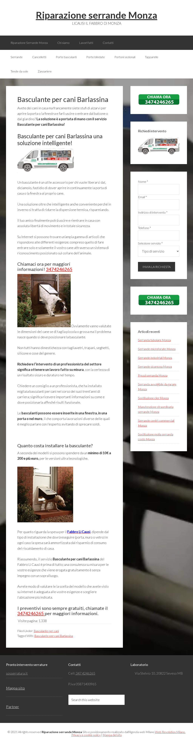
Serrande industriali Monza (155, 357)
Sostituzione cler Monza (153, 398)
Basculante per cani (46, 631)
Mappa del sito (112, 735)
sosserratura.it (17, 673)
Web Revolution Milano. (170, 732)
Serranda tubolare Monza (154, 340)
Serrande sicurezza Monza (155, 366)
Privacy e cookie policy (86, 735)
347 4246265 (85, 673)
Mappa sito (15, 688)
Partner (12, 706)
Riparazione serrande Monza (96, 15)
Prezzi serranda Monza (152, 375)
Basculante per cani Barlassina (53, 635)
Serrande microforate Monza (156, 349)
